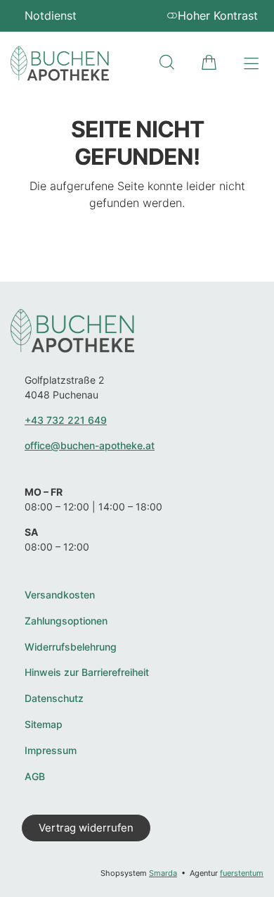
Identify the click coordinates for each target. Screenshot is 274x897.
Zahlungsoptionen (66, 621)
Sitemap (44, 724)
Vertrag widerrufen (86, 827)
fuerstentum (241, 873)
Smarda (163, 873)
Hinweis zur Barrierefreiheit (87, 672)
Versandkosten (60, 595)
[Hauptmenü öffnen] (251, 64)
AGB (35, 776)
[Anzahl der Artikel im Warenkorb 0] (209, 62)
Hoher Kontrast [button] (218, 15)
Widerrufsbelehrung (71, 647)
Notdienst (51, 15)
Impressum (51, 750)
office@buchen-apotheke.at (90, 445)
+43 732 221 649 (66, 420)
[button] (167, 62)
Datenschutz (54, 698)
